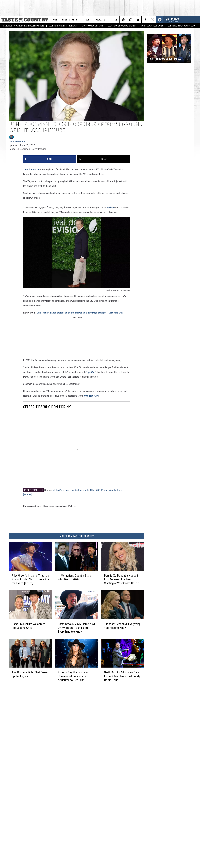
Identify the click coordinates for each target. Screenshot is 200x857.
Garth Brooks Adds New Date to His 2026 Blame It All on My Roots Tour (122, 676)
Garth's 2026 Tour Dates (152, 26)
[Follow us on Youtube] (137, 19)
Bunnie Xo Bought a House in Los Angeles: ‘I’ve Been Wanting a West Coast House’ (121, 579)
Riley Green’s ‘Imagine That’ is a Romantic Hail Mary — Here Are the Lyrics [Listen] (30, 579)
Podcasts (100, 20)
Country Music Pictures (65, 506)
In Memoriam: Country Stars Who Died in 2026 (74, 577)
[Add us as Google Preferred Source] (123, 19)
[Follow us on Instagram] (130, 19)
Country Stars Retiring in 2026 (63, 26)
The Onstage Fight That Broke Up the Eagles (30, 674)
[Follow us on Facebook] (145, 19)
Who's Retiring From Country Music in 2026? (166, 57)
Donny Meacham (18, 141)
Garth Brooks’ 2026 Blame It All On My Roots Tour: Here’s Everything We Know (76, 627)
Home (54, 20)
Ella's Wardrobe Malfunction (122, 26)
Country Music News (44, 506)
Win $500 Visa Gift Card (93, 26)
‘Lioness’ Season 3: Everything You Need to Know (122, 625)
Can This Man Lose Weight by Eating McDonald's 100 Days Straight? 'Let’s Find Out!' (80, 312)
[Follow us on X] (152, 19)
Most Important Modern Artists (29, 26)
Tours (87, 20)
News (64, 20)
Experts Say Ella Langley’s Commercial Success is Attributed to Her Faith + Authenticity (73, 676)
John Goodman (31, 169)
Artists (76, 20)
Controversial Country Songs (182, 26)
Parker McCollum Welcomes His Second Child (28, 625)
